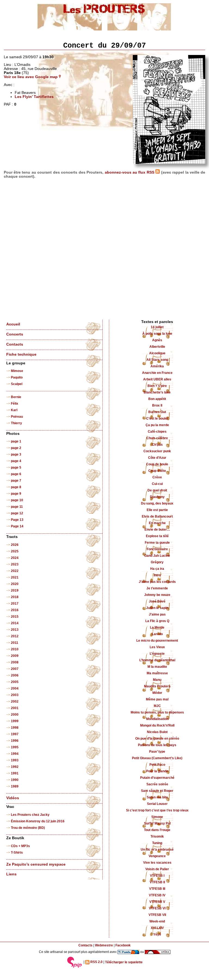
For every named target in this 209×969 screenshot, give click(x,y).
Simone (157, 817)
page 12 (17, 513)
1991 (15, 773)
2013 (15, 630)
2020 (15, 584)
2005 (15, 682)
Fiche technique (21, 354)
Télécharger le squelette (124, 962)
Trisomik (157, 836)
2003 (15, 695)
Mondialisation (157, 719)
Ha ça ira (157, 569)
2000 (15, 714)
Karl (14, 410)
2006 (15, 675)
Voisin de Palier (157, 869)
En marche (157, 523)
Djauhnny (157, 497)
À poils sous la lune (157, 334)
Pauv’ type (157, 751)
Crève (157, 477)
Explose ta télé (157, 536)
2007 (15, 669)
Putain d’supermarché (157, 778)
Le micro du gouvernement (157, 640)
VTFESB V (157, 902)
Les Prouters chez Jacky (30, 815)
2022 (15, 571)
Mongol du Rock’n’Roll (157, 725)
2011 (14, 643)
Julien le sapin (157, 608)
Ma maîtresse (157, 673)
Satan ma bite (157, 797)
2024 (15, 558)
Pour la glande (157, 771)
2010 (15, 649)
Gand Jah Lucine (157, 556)
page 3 (16, 454)
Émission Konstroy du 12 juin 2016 (37, 821)
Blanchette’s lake (157, 392)
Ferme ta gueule (157, 543)
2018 (15, 597)
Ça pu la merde (157, 425)
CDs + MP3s (20, 846)
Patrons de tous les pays (157, 745)
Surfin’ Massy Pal (157, 823)
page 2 (16, 448)
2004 (15, 688)
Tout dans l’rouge (157, 830)
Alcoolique (157, 353)
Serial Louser (157, 804)
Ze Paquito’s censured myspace (36, 864)
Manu (157, 680)
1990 (15, 780)
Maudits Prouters (157, 686)
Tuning (157, 843)
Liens (11, 874)
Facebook (123, 945)
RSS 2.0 (96, 962)
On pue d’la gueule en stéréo (157, 738)
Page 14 (17, 526)
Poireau (17, 417)
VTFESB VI (157, 908)
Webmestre (104, 945)
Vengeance (157, 856)
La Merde (157, 627)
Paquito (17, 377)
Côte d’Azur (157, 458)
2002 (15, 701)
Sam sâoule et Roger (157, 791)
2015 (15, 617)
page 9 (16, 494)
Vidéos (12, 798)
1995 (15, 747)
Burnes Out (157, 412)
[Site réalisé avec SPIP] (74, 962)
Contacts (14, 344)
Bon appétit (157, 399)
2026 (15, 545)
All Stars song (157, 360)
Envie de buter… (157, 529)
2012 (15, 636)
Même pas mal (157, 699)
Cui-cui (157, 484)
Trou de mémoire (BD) (28, 828)
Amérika (157, 366)
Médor (157, 693)
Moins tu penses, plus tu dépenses (157, 712)
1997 (15, 734)
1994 (15, 754)
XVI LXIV (157, 928)
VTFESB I (157, 876)
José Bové (157, 601)
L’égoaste (157, 654)
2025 (15, 551)
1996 (15, 741)
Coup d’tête (157, 471)
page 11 (17, 507)
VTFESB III (157, 889)
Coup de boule (157, 464)
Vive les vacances (157, 863)
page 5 (16, 467)
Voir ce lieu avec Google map (31, 77)
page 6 (16, 474)
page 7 (16, 480)
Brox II (157, 405)
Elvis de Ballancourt (157, 516)
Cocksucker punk (157, 451)
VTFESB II (157, 882)
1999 (15, 721)
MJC (157, 706)
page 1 (16, 441)
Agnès (157, 340)
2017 (15, 603)
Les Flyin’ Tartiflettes (34, 97)
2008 (15, 662)
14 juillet (157, 327)
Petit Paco (157, 765)
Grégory (157, 562)
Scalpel (16, 384)
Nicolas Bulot (157, 732)
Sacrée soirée (157, 784)
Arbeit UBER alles (157, 379)
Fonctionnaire (157, 549)
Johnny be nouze (157, 595)
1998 (15, 728)
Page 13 (17, 520)
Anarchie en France (157, 373)
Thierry (16, 423)
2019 (15, 590)
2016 (15, 610)
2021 (15, 577)
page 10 (17, 500)
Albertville (157, 347)
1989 (15, 786)
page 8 (16, 487)
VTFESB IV (157, 895)
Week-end (157, 921)
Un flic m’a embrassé (157, 849)
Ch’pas (157, 445)
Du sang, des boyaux (157, 503)
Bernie (16, 397)
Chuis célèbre (157, 438)
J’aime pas (157, 614)
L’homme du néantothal (157, 660)
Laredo (157, 634)
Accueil (13, 324)
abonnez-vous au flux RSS (130, 172)
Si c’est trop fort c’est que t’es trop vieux (157, 810)
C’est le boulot (157, 418)
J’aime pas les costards (157, 582)
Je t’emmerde (157, 588)
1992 (15, 767)
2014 (15, 623)
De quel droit (157, 490)
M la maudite (157, 667)
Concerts (14, 334)
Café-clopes (157, 431)
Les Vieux (157, 647)
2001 (15, 708)
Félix (14, 403)
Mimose (17, 371)
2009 (15, 656)
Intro (157, 575)
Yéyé (157, 934)
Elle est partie (157, 510)
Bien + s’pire (157, 386)
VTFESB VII (157, 915)
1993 (15, 760)
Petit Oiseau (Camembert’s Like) (157, 758)
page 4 (16, 461)
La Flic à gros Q (157, 621)
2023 (15, 564)
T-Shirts (17, 852)
